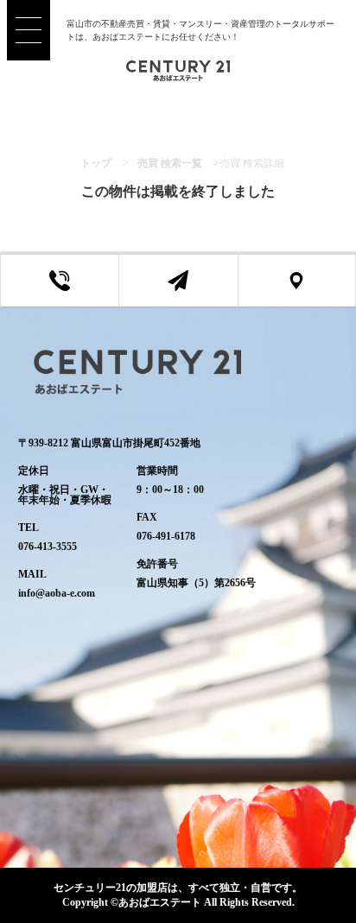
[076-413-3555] (59, 281)
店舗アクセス (309, 290)
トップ (95, 163)
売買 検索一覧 (169, 163)
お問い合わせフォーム (191, 290)
